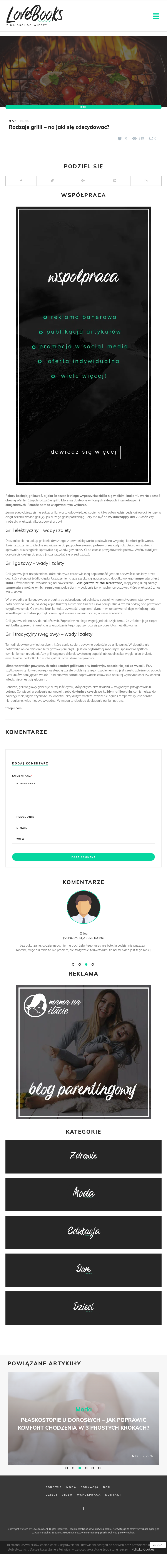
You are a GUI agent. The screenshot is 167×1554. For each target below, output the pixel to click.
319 (141, 138)
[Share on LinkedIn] (146, 181)
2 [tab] (80, 964)
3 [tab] (87, 964)
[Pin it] (114, 181)
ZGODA (157, 1544)
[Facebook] (83, 1508)
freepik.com (13, 708)
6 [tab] (100, 1468)
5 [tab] (93, 1468)
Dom (83, 107)
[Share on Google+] (83, 181)
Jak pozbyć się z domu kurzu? (83, 937)
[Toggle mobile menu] (156, 15)
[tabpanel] (83, 925)
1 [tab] (74, 964)
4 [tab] (93, 964)
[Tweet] (52, 181)
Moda (83, 1409)
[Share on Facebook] (21, 181)
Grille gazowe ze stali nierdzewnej (99, 583)
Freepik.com (75, 1528)
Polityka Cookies (143, 1549)
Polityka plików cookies (121, 1532)
